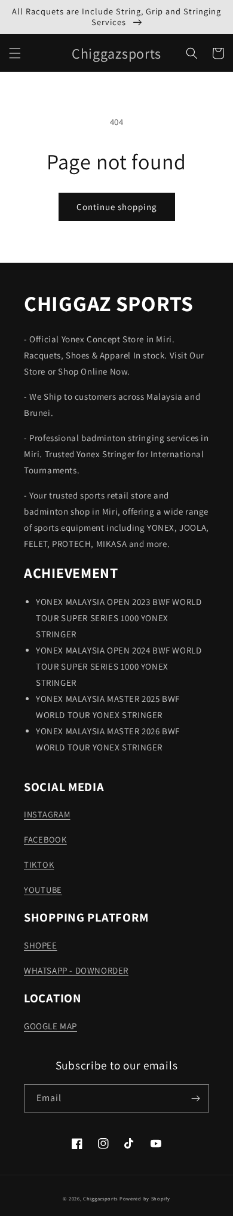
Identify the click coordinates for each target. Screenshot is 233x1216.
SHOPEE (40, 945)
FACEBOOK (45, 839)
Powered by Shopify (144, 1198)
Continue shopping (116, 206)
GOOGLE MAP (50, 1026)
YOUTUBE (43, 889)
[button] (15, 53)
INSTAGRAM (47, 814)
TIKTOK (39, 864)
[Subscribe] (195, 1098)
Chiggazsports (101, 1198)
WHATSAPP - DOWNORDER (76, 970)
